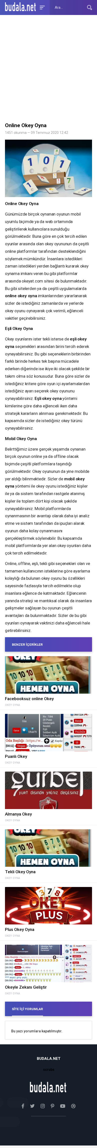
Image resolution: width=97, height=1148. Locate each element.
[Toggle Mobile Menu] (41, 7)
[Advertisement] (48, 70)
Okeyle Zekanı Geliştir (26, 987)
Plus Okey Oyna (19, 929)
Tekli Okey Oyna (20, 871)
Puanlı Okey (16, 756)
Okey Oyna (12, 705)
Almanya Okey (18, 814)
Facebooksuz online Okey (29, 698)
